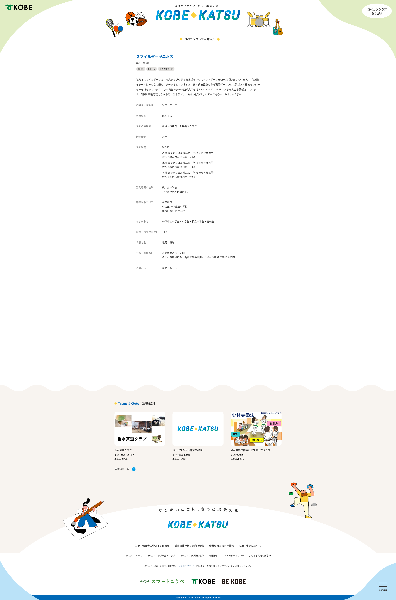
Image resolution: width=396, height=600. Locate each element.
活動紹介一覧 (121, 469)
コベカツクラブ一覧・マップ (161, 555)
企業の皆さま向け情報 (221, 545)
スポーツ (151, 69)
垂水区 (141, 69)
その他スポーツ (166, 69)
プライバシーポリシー (233, 555)
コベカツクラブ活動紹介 (192, 555)
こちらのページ (186, 565)
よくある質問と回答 (258, 555)
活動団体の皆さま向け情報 (189, 545)
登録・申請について (250, 545)
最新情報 (213, 555)
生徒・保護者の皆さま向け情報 (152, 545)
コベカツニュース (133, 555)
